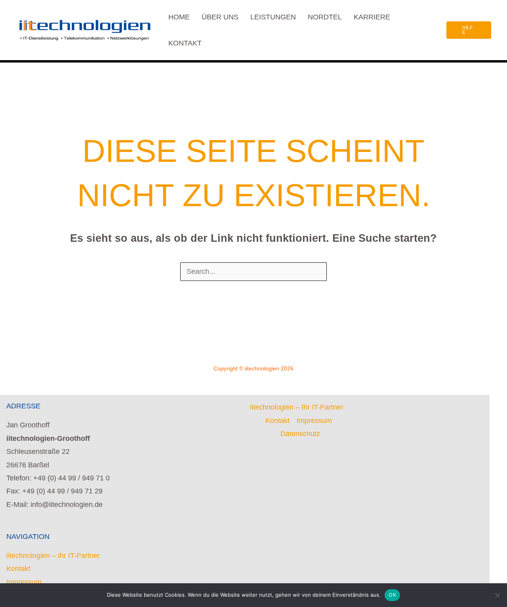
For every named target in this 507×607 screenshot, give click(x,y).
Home (179, 17)
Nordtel (325, 17)
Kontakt (185, 43)
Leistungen (273, 17)
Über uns (220, 17)
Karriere (372, 17)
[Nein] (497, 595)
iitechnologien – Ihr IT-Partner (53, 556)
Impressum (24, 582)
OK (392, 595)
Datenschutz (300, 434)
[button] (468, 30)
